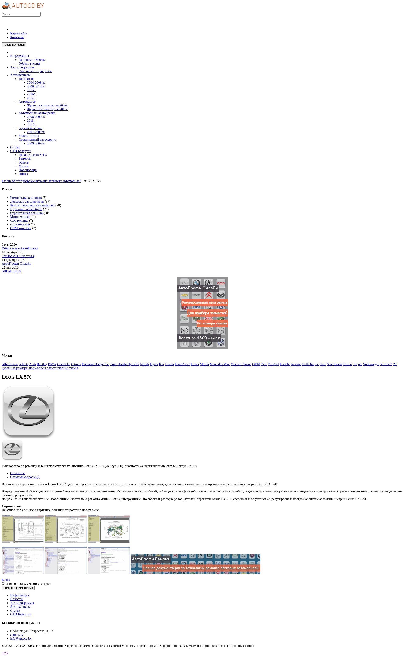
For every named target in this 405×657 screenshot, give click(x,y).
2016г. (31, 94)
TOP (5, 653)
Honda (122, 364)
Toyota (357, 364)
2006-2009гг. (36, 117)
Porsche (285, 364)
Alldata (23, 364)
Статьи (15, 610)
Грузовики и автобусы (26, 209)
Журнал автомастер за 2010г (47, 109)
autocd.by (16, 635)
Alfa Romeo (10, 364)
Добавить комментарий (18, 587)
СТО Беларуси (20, 614)
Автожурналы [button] (20, 75)
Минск (23, 166)
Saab (323, 364)
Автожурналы (20, 606)
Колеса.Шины (29, 136)
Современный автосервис (37, 139)
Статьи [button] (15, 147)
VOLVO (386, 364)
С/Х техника (19, 220)
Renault (296, 364)
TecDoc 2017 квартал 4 (18, 256)
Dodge (99, 364)
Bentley (42, 364)
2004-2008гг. (36, 82)
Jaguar (154, 364)
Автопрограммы (25, 181)
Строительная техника (26, 213)
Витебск (25, 158)
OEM (256, 364)
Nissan (246, 364)
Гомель (24, 162)
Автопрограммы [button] (22, 67)
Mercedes (216, 364)
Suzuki (347, 364)
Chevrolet (63, 364)
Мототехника (20, 216)
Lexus (195, 364)
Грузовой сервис (30, 128)
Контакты (17, 37)
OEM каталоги (20, 228)
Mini (226, 364)
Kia (161, 364)
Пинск (23, 174)
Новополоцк (28, 170)
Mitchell (236, 364)
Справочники (20, 224)
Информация (19, 595)
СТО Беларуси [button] (20, 151)
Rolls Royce (310, 364)
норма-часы (37, 368)
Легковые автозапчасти (27, 201)
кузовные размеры (15, 368)
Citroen (76, 364)
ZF (395, 364)
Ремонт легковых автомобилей (59, 181)
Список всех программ (35, 71)
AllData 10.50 (11, 271)
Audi (32, 364)
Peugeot (273, 364)
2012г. (31, 124)
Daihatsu (88, 364)
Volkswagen (371, 364)
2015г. (31, 90)
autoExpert (26, 78)
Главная (7, 181)
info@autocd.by (21, 638)
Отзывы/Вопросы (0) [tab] (25, 477)
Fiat (106, 364)
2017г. (31, 98)
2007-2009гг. (36, 132)
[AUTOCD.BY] (23, 10)
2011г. (31, 120)
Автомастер (27, 101)
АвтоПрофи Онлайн (16, 263)
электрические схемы (62, 368)
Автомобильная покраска (37, 113)
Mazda (204, 364)
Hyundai (133, 364)
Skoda (337, 364)
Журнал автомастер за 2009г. (47, 105)
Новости (16, 599)
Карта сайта (18, 33)
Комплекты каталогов (26, 197)
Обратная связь (29, 63)
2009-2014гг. (36, 86)
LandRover (182, 364)
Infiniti (144, 364)
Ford (113, 364)
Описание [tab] (17, 473)
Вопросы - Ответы (32, 59)
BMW (52, 364)
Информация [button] (19, 56)
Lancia (169, 364)
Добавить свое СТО (33, 155)
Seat (330, 364)
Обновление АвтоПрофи (20, 248)
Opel (264, 364)
